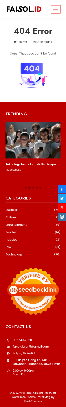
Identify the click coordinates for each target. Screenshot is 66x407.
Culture (33, 217)
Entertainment (33, 225)
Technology (33, 255)
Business (33, 210)
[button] (26, 188)
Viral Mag (44, 397)
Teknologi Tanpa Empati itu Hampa (31, 164)
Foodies (33, 232)
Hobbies (33, 240)
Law (33, 247)
